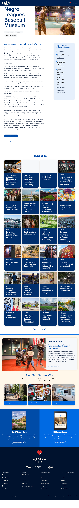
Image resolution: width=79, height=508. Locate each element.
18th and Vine (60, 51)
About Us (43, 475)
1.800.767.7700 (25, 474)
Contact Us (44, 480)
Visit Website (60, 87)
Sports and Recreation (11, 35)
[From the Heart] (39, 452)
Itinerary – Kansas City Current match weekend (12, 235)
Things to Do (44, 486)
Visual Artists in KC (11, 316)
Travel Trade (64, 483)
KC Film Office (64, 489)
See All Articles (38, 329)
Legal (46, 496)
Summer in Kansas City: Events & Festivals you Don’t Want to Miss (65, 236)
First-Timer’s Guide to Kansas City (47, 317)
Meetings (26, 229)
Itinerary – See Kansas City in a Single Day (47, 290)
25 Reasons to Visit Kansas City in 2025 (65, 207)
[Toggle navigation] (76, 3)
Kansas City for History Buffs (66, 290)
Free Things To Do (65, 286)
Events (62, 229)
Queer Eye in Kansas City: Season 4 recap (12, 207)
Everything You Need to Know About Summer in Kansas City (66, 318)
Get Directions (60, 58)
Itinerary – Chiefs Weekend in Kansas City (66, 264)
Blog (42, 478)
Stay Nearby (58, 403)
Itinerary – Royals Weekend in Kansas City (11, 291)
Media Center (64, 475)
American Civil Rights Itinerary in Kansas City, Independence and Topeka (66, 181)
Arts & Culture (10, 203)
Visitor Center (44, 489)
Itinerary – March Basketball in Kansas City (29, 291)
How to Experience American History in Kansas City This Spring (28, 180)
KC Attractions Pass (12, 263)
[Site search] (72, 3)
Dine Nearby (34, 403)
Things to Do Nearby (12, 403)
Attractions (19, 32)
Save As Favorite (10, 136)
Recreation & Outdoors (63, 313)
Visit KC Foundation (66, 486)
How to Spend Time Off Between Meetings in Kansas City (29, 319)
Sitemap (50, 496)
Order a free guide (18, 442)
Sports (8, 229)
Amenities (9, 142)
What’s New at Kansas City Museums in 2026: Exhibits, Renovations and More (12, 180)
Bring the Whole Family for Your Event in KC (30, 264)
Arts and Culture (9, 32)
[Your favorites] (70, 3)
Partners (63, 480)
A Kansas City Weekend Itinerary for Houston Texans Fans (47, 207)
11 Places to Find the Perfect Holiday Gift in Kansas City (48, 265)
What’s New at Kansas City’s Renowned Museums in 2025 (29, 207)
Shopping (44, 259)
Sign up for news (60, 442)
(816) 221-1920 (60, 90)
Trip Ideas (62, 174)
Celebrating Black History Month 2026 (47, 177)
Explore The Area (53, 366)
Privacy (54, 496)
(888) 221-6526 (61, 92)
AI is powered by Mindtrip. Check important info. (67, 496)
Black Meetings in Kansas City (30, 233)
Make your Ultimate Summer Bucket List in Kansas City (47, 235)
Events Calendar (45, 483)
